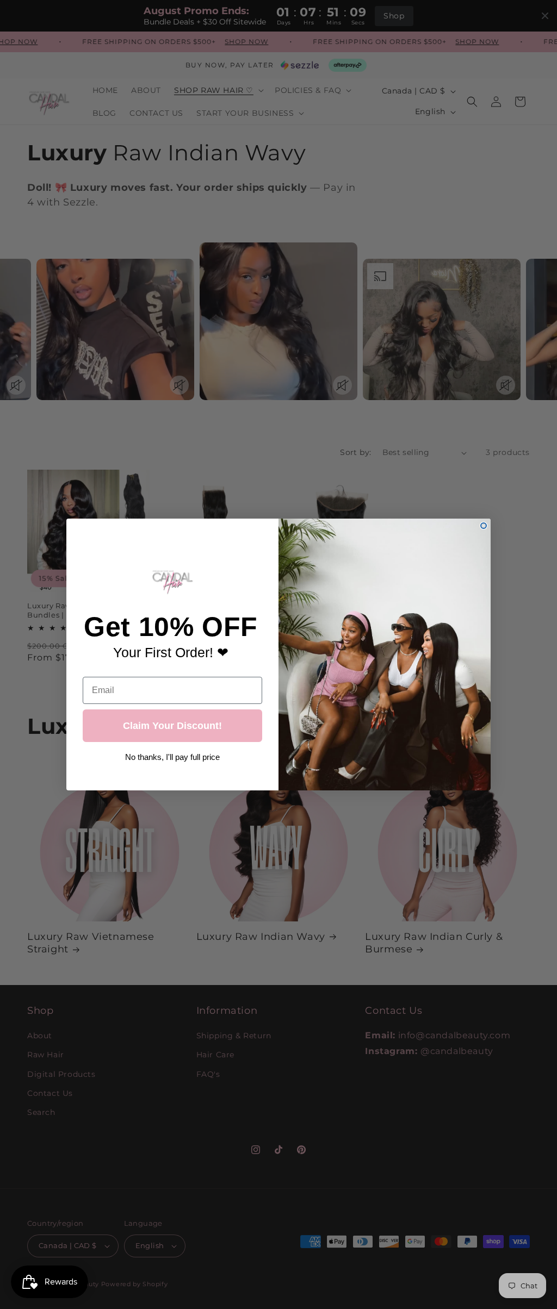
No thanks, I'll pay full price (172, 753)
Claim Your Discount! (172, 725)
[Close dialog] (483, 525)
